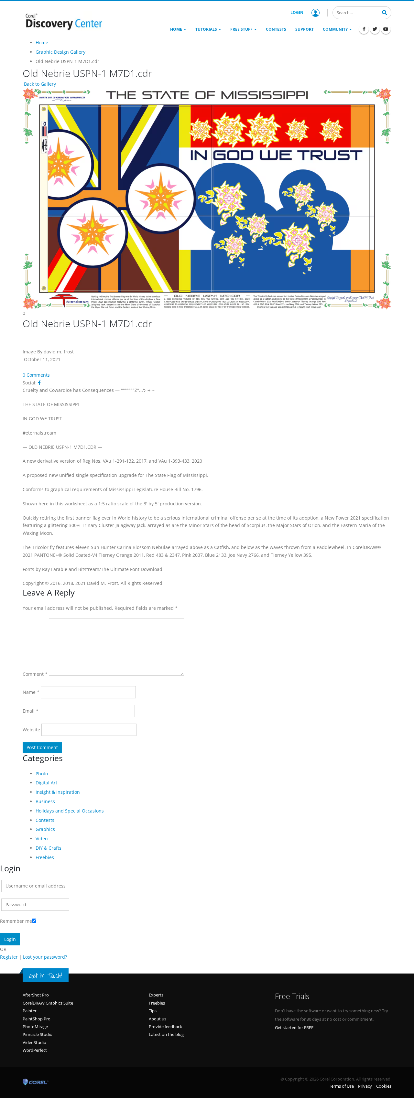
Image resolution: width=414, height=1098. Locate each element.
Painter (30, 1011)
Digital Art (46, 783)
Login (296, 12)
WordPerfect (35, 1050)
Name (31, 692)
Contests (45, 820)
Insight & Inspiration (58, 792)
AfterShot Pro (36, 995)
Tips (153, 1011)
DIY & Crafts (48, 848)
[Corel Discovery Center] (63, 21)
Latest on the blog (166, 1034)
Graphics (45, 829)
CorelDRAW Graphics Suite (48, 1003)
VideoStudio (34, 1042)
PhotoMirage (35, 1026)
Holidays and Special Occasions (70, 811)
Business (45, 801)
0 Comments (36, 375)
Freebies (45, 857)
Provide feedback (165, 1026)
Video (42, 838)
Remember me (16, 921)
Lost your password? (45, 957)
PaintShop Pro (36, 1019)
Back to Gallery (39, 84)
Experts (156, 995)
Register (9, 957)
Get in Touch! (45, 976)
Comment (35, 674)
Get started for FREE (294, 1027)
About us (157, 1019)
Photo (42, 773)
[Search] (384, 11)
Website (31, 730)
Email (30, 711)
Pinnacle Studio (37, 1034)
